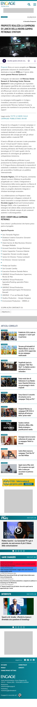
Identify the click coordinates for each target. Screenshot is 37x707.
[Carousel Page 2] (16, 551)
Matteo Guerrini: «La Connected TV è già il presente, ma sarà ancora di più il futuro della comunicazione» (17, 543)
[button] (34, 4)
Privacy (3, 668)
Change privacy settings (8, 670)
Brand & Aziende (6, 376)
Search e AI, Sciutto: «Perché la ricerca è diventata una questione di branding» (16, 618)
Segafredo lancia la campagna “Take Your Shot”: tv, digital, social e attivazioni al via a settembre (26, 367)
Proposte (4, 67)
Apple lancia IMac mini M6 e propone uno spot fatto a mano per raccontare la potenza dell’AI (26, 469)
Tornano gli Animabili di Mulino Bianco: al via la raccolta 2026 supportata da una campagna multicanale (27, 350)
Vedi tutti (30, 518)
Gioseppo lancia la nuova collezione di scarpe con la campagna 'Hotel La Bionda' (26, 440)
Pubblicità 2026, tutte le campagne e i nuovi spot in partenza (26, 334)
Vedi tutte (30, 594)
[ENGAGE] (8, 3)
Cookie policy (22, 665)
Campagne (4, 17)
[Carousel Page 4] (21, 551)
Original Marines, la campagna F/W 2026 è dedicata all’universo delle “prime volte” (26, 412)
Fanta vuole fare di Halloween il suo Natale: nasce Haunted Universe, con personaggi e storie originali (26, 383)
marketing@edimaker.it (8, 690)
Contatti (21, 668)
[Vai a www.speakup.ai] (35, 61)
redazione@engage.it (8, 686)
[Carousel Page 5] (24, 551)
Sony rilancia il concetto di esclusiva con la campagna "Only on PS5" (26, 397)
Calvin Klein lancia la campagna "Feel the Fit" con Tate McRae (26, 453)
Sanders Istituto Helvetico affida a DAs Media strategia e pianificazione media (25, 426)
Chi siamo (4, 665)
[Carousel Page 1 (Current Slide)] (13, 551)
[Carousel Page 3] (18, 551)
